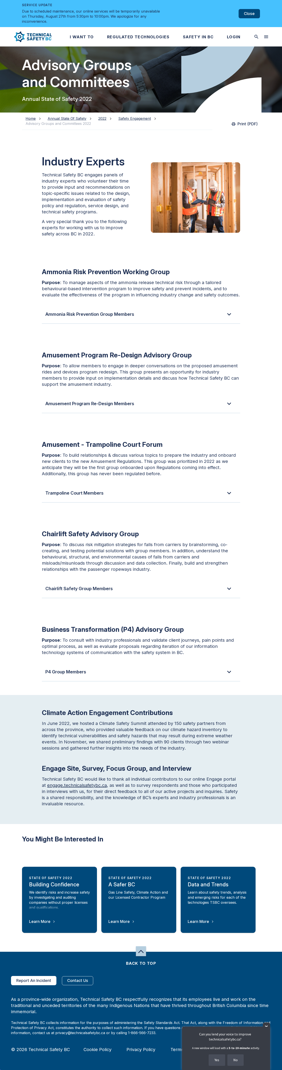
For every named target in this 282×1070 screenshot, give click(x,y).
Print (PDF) (247, 124)
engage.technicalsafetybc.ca (77, 785)
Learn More (39, 921)
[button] (29, 36)
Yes (217, 1060)
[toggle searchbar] (256, 37)
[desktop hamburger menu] (266, 37)
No (235, 1060)
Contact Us (77, 980)
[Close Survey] (266, 1026)
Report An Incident (33, 980)
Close (249, 13)
